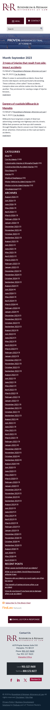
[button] (15, 21)
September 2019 (12, 501)
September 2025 (12, 237)
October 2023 (11, 323)
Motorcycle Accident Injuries (17, 185)
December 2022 (12, 360)
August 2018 (10, 549)
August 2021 (10, 419)
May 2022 (9, 386)
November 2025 (12, 230)
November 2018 (12, 538)
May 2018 (9, 556)
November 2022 (12, 363)
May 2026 (9, 208)
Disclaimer (20, 697)
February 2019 (11, 526)
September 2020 (12, 460)
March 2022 (10, 393)
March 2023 (10, 349)
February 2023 (11, 352)
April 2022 (9, 389)
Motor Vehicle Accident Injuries (18, 181)
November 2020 (12, 452)
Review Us (36, 679)
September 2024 (12, 282)
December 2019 (12, 489)
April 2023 (9, 345)
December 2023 (12, 315)
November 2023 (12, 319)
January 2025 (10, 267)
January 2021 (10, 445)
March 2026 (10, 215)
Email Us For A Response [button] (26, 619)
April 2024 (9, 300)
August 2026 (10, 197)
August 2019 (10, 504)
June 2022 (9, 382)
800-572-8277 (30, 671)
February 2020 (11, 482)
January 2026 (10, 223)
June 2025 (9, 249)
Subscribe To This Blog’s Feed (18, 603)
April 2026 (9, 211)
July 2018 (9, 552)
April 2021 (9, 434)
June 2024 (9, 293)
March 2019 (10, 523)
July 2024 (9, 289)
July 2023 (9, 334)
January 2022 (10, 400)
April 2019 (9, 519)
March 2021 (10, 437)
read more (7, 95)
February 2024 (11, 308)
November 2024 (12, 274)
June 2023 (9, 337)
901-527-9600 (28, 651)
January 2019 (10, 530)
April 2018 (9, 560)
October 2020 (11, 456)
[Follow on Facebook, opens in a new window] (11, 680)
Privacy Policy (8, 702)
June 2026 (9, 204)
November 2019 (12, 493)
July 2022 (9, 378)
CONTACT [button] (35, 21)
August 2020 (10, 463)
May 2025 (9, 252)
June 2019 (9, 512)
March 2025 (10, 260)
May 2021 (9, 430)
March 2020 (10, 478)
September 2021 (12, 415)
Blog (7, 155)
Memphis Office (25, 657)
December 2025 (12, 226)
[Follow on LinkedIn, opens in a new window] (18, 680)
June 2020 (9, 471)
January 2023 (10, 356)
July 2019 (9, 508)
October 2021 (11, 412)
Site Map (29, 697)
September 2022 (12, 371)
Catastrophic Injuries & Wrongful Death (21, 163)
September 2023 (12, 326)
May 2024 (9, 297)
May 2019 (9, 515)
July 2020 (9, 467)
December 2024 (12, 271)
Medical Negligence (13, 178)
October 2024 (11, 278)
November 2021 (12, 408)
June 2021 (9, 426)
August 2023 (10, 330)
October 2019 (11, 497)
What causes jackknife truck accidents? (21, 568)
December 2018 (12, 534)
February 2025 (11, 263)
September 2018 (12, 545)
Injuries (8, 174)
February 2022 (11, 397)
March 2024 (10, 304)
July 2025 (9, 245)
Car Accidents (20, 74)
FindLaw (16, 705)
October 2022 (11, 367)
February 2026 (11, 219)
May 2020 (9, 475)
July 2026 (9, 200)
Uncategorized (11, 189)
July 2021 (9, 423)
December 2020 (12, 449)
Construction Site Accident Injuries (19, 167)
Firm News (9, 170)
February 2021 (11, 441)
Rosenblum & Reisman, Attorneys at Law (29, 71)
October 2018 (11, 541)
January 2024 (10, 311)
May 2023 (9, 341)
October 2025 (11, 234)
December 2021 (12, 404)
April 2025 (9, 256)
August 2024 (10, 286)
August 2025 (10, 241)
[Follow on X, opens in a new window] (25, 680)
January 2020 (10, 486)
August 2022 (10, 375)
